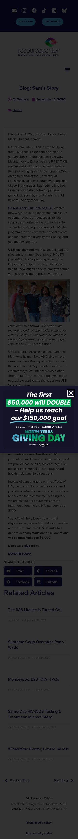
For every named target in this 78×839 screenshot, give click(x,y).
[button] (71, 393)
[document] (39, 419)
